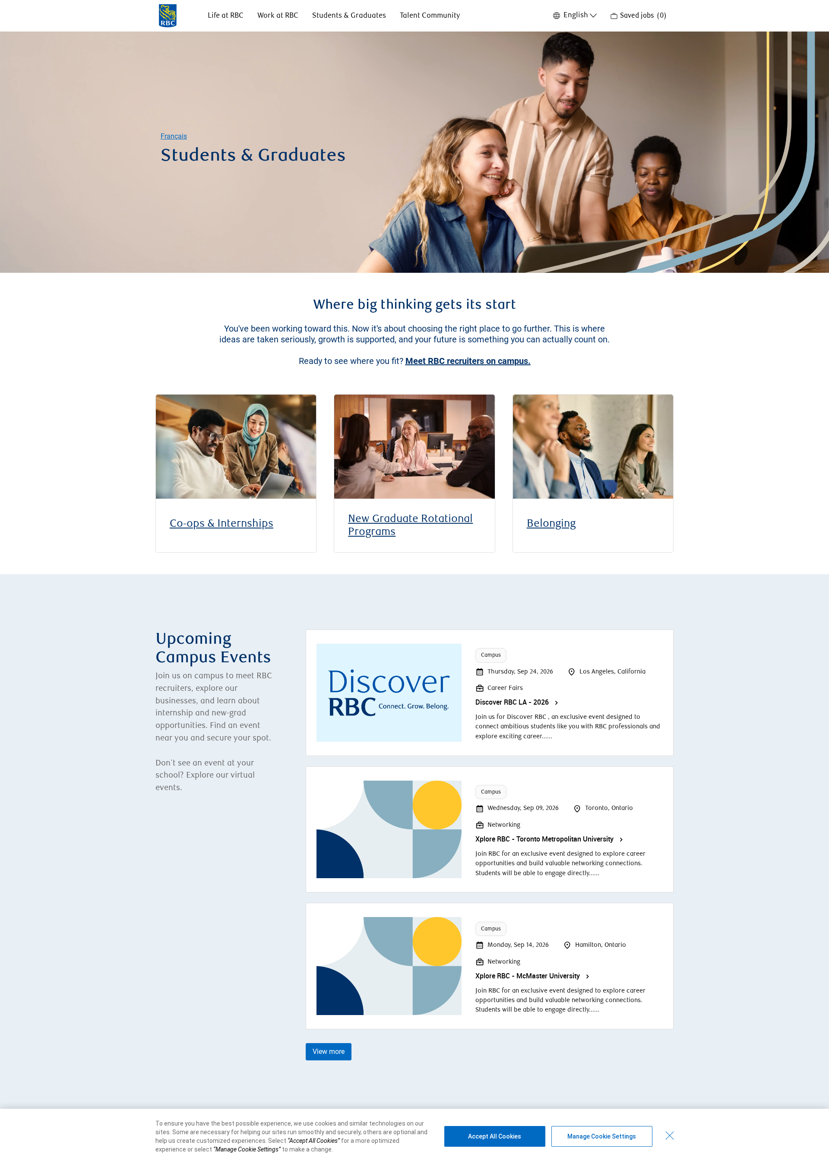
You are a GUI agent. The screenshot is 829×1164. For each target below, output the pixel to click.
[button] (657, 650)
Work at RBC (277, 16)
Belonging (551, 523)
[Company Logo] (167, 15)
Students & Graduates (349, 16)
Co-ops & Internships (221, 523)
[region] (414, 1136)
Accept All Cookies (494, 1136)
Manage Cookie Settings (601, 1136)
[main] (414, 574)
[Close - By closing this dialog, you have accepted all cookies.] (669, 1135)
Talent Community (430, 16)
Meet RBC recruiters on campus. (468, 361)
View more (329, 1051)
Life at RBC (226, 16)
